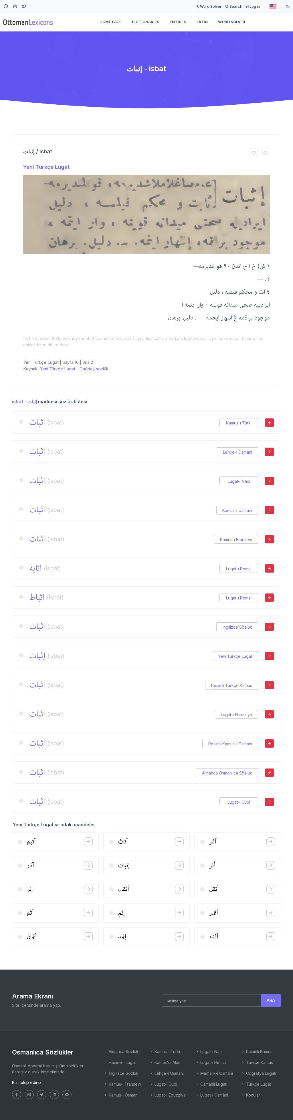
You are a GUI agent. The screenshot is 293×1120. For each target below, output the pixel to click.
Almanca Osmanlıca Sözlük (227, 773)
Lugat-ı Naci (239, 481)
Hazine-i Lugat (122, 1062)
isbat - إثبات (24, 401)
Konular (252, 1095)
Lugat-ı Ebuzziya (236, 714)
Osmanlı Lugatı (213, 1084)
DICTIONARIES (145, 21)
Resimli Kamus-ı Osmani (230, 743)
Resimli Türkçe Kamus (231, 685)
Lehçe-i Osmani (237, 452)
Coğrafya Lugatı (260, 1073)
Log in (255, 6)
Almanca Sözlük (123, 1051)
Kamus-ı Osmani (237, 510)
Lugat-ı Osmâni (213, 1095)
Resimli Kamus (258, 1051)
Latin (202, 21)
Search (235, 6)
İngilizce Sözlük (237, 627)
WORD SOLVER (231, 21)
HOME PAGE (111, 21)
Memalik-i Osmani (216, 1073)
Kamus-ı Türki (239, 422)
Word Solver (210, 6)
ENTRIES (178, 21)
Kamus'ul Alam (167, 1062)
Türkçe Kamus (259, 1062)
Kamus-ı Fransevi (236, 539)
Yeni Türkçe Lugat (46, 167)
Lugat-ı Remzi (239, 568)
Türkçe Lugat (258, 1084)
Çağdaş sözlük (94, 369)
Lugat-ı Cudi (238, 802)
